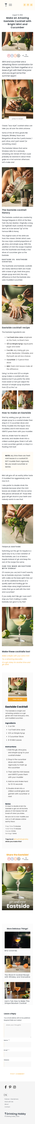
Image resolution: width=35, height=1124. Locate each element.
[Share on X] (18, 55)
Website (6, 1060)
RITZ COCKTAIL (11, 951)
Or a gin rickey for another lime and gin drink (16, 663)
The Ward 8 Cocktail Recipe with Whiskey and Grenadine (17, 976)
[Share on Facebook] (11, 55)
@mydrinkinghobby (21, 839)
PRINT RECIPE (17, 699)
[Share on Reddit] (15, 55)
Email (6, 1050)
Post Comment (17, 1074)
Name (7, 1040)
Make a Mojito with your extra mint (15, 656)
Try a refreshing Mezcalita (12, 659)
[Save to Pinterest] (8, 55)
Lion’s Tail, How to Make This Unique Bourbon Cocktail (17, 1002)
